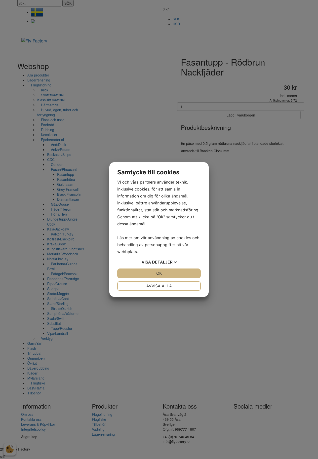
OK (159, 273)
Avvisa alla (159, 285)
